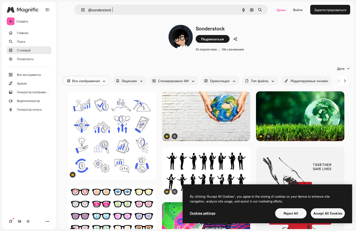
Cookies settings (202, 213)
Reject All (291, 213)
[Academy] (19, 221)
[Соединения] (11, 221)
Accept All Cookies (327, 213)
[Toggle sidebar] (47, 10)
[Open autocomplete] (81, 10)
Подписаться (212, 38)
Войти (297, 9)
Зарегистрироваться (330, 9)
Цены (281, 9)
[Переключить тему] (28, 221)
